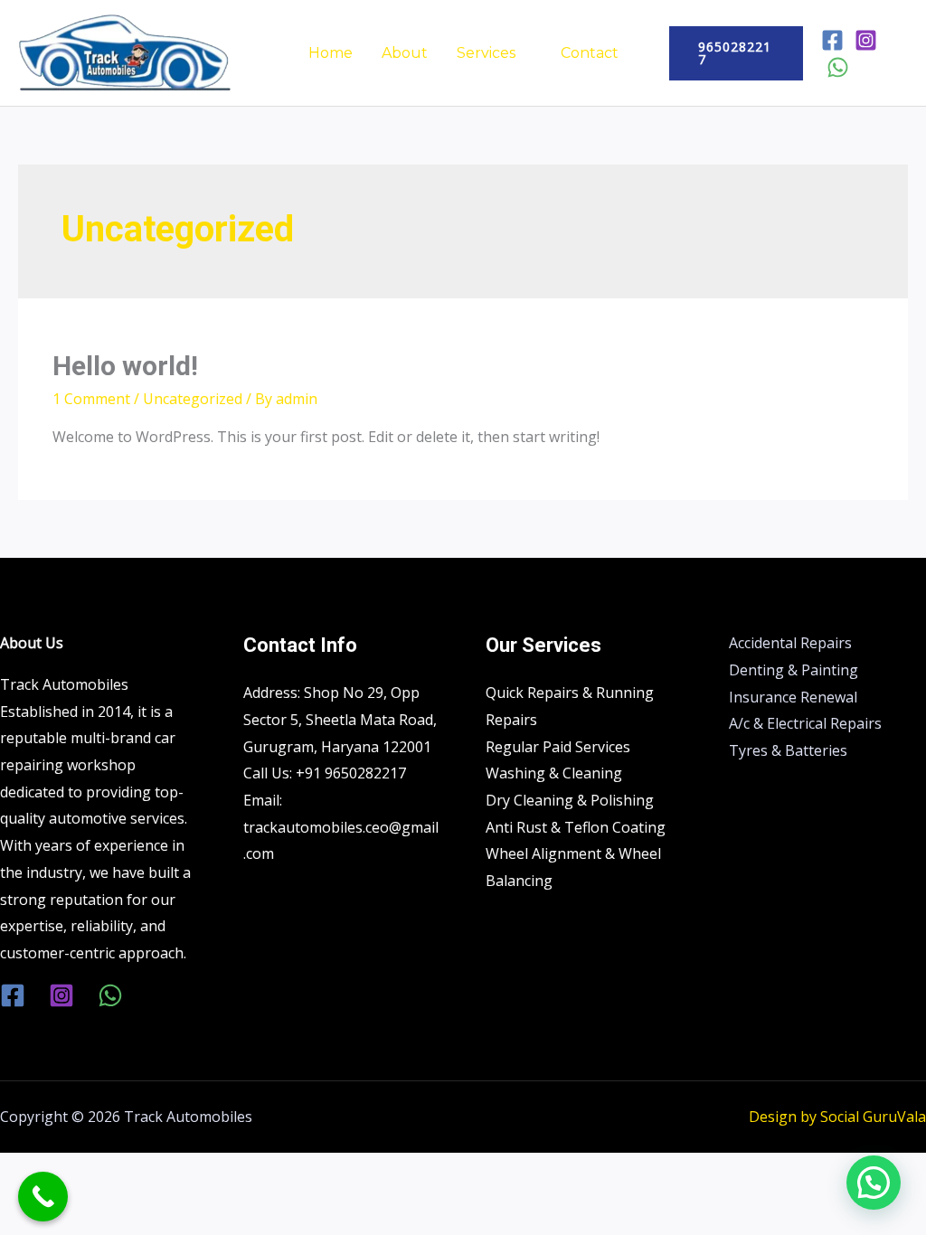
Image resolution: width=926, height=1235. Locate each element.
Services (486, 52)
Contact (590, 52)
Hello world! (125, 366)
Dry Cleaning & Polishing (570, 800)
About (405, 52)
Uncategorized (192, 399)
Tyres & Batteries (788, 750)
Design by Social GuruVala (837, 1117)
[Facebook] (832, 40)
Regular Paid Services (558, 747)
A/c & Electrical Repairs (805, 723)
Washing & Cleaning (554, 773)
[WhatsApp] (838, 67)
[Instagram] (866, 40)
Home (330, 52)
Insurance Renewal (793, 697)
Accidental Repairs (790, 643)
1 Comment (91, 399)
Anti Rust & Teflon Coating (576, 827)
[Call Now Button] (43, 1196)
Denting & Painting (793, 670)
